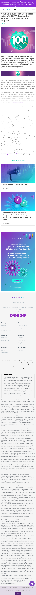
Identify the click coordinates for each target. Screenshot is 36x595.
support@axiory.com (18, 302)
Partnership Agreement (21, 364)
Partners (20, 350)
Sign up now (28, 6)
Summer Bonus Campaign (18, 368)
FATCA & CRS (9, 364)
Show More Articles (18, 161)
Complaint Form (24, 366)
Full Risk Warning (6, 360)
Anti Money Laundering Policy (23, 362)
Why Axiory (4, 350)
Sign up (28, 9)
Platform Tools (5, 340)
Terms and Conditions (7, 362)
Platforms (4, 337)
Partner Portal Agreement (11, 366)
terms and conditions (17, 102)
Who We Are (4, 352)
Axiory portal (21, 9)
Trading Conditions (6, 330)
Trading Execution (27, 360)
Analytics (20, 343)
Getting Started (22, 328)
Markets (3, 325)
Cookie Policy (19, 590)
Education (20, 337)
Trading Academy (22, 340)
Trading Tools (5, 328)
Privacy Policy (16, 360)
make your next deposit (10, 154)
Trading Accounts (22, 325)
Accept (18, 593)
